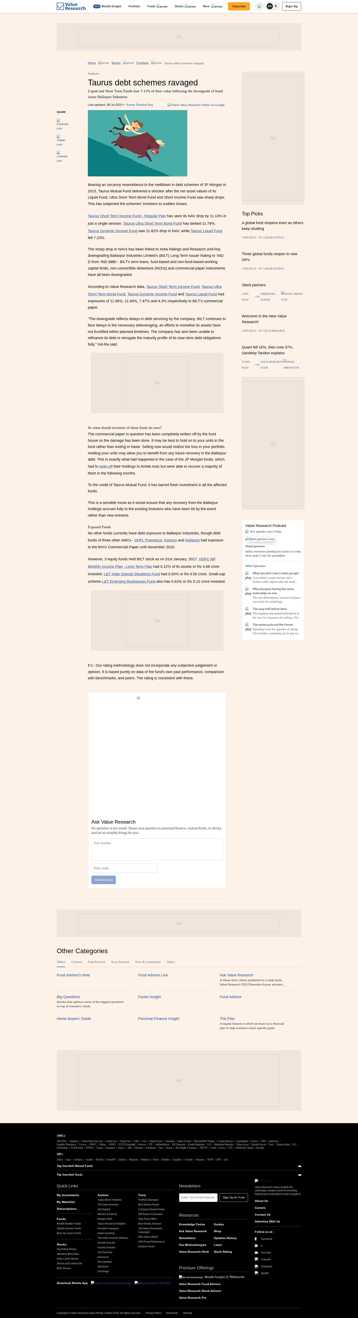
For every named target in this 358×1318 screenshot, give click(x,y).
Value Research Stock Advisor (200, 1291)
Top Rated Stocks (66, 1249)
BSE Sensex (64, 1268)
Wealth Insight (111, 6)
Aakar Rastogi (273, 237)
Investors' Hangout (108, 1228)
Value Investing (106, 1233)
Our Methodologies (192, 1244)
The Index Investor (108, 1204)
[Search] (259, 6)
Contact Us (263, 1214)
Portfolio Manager (148, 1199)
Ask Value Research (193, 1231)
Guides (219, 1224)
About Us (261, 1201)
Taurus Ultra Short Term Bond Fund (152, 223)
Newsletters (187, 1238)
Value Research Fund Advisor (200, 1284)
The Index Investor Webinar (113, 1238)
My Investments (68, 1195)
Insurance (103, 1257)
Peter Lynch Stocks (67, 1258)
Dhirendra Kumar (268, 296)
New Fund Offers (147, 1218)
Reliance (192, 540)
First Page (103, 1271)
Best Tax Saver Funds (69, 1233)
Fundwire (142, 62)
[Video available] (293, 365)
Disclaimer (172, 1313)
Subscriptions (67, 1208)
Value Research (274, 330)
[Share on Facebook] (62, 122)
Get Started (104, 1209)
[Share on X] (61, 139)
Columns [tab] (76, 962)
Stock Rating (223, 1251)
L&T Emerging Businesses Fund (128, 581)
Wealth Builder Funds (69, 1223)
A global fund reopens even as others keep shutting (272, 226)
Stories (116, 62)
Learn (218, 1244)
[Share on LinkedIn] (62, 155)
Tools (142, 1195)
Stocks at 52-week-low (69, 1263)
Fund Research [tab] (96, 962)
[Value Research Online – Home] (71, 6)
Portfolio (134, 6)
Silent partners (254, 285)
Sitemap (187, 1313)
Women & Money (107, 1214)
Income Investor (106, 1247)
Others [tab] (171, 962)
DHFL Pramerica (148, 540)
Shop (217, 1231)
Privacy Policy (153, 1313)
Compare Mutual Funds (151, 1209)
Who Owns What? (148, 1236)
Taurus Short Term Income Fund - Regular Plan (127, 216)
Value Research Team (271, 364)
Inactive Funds (146, 1246)
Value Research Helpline (112, 1223)
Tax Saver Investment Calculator (150, 1230)
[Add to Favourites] (59, 173)
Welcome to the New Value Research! (264, 319)
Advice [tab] (61, 962)
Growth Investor (106, 1242)
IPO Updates (105, 1261)
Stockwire (103, 1266)
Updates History (225, 1238)
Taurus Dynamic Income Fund (112, 231)
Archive (103, 1195)
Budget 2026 (105, 1218)
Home (92, 62)
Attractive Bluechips (68, 1253)
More (206, 6)
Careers (260, 1207)
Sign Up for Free (234, 1197)
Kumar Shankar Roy (140, 104)
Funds (151, 6)
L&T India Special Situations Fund (132, 574)
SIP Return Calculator (150, 1214)
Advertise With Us (267, 1221)
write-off (105, 466)
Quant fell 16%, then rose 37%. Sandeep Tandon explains (267, 350)
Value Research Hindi (194, 1251)
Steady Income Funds (69, 1228)
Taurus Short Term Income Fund (173, 287)
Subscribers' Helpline (110, 1199)
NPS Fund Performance (151, 1241)
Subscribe (239, 6)
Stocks (179, 6)
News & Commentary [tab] (148, 962)
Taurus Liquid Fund (206, 231)
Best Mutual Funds (148, 1204)
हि (276, 6)
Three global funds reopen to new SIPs (269, 257)
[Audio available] (292, 297)
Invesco (170, 540)
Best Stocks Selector (149, 1223)
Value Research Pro (192, 1297)
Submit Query (103, 880)
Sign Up (291, 6)
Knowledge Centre (192, 1224)
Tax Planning (105, 1252)
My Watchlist (66, 1202)
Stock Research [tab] (120, 962)
